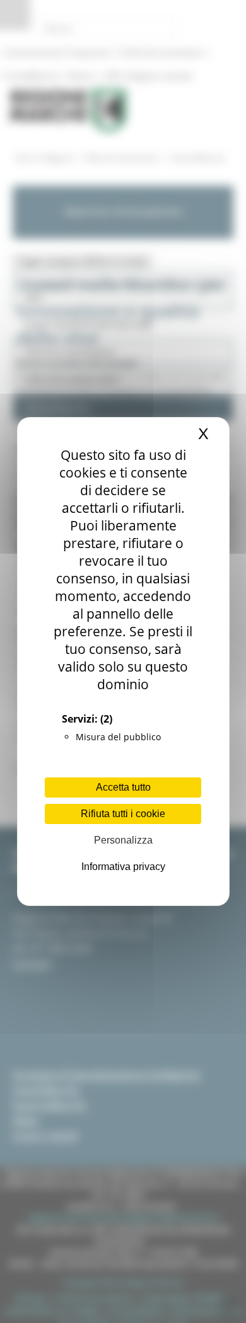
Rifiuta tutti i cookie (123, 813)
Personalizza (123, 840)
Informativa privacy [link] (123, 866)
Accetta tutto (123, 787)
